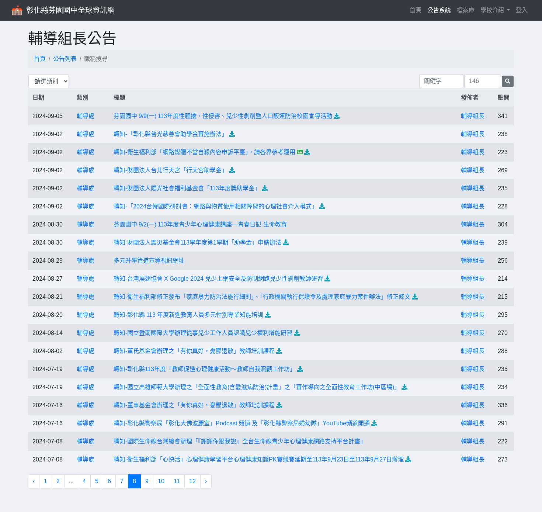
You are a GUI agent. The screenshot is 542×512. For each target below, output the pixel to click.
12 (192, 481)
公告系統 (439, 10)
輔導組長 (472, 116)
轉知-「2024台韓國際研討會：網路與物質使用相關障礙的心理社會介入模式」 (215, 206)
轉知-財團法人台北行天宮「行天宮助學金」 (170, 170)
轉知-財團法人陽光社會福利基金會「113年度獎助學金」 (187, 188)
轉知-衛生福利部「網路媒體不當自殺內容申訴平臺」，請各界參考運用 (204, 152)
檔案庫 (466, 10)
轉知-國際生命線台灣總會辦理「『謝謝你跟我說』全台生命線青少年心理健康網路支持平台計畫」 (240, 441)
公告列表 (65, 59)
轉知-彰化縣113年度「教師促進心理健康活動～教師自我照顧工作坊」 (205, 369)
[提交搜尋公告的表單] (508, 81)
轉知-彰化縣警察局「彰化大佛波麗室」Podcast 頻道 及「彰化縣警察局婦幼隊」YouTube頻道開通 (242, 423)
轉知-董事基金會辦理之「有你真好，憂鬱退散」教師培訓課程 (194, 405)
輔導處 (85, 116)
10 (161, 481)
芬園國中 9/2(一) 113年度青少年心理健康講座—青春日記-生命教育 (200, 224)
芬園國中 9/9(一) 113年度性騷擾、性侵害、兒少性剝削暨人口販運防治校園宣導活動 (223, 116)
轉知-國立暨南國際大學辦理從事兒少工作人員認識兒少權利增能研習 (203, 333)
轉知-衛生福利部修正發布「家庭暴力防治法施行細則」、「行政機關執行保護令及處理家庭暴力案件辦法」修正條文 (262, 297)
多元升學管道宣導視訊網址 (149, 260)
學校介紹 (492, 10)
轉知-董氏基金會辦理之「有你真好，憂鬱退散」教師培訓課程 (194, 351)
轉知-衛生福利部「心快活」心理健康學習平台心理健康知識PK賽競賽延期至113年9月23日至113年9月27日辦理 (259, 459)
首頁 (417, 10)
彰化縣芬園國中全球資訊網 (70, 10)
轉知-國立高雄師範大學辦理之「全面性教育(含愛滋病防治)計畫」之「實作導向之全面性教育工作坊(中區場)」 (257, 387)
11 (177, 481)
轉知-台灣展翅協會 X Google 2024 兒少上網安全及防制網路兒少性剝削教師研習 (218, 279)
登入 (522, 10)
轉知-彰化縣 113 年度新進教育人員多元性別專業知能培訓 (188, 315)
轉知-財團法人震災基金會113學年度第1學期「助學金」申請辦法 (197, 242)
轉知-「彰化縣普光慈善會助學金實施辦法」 (170, 134)
